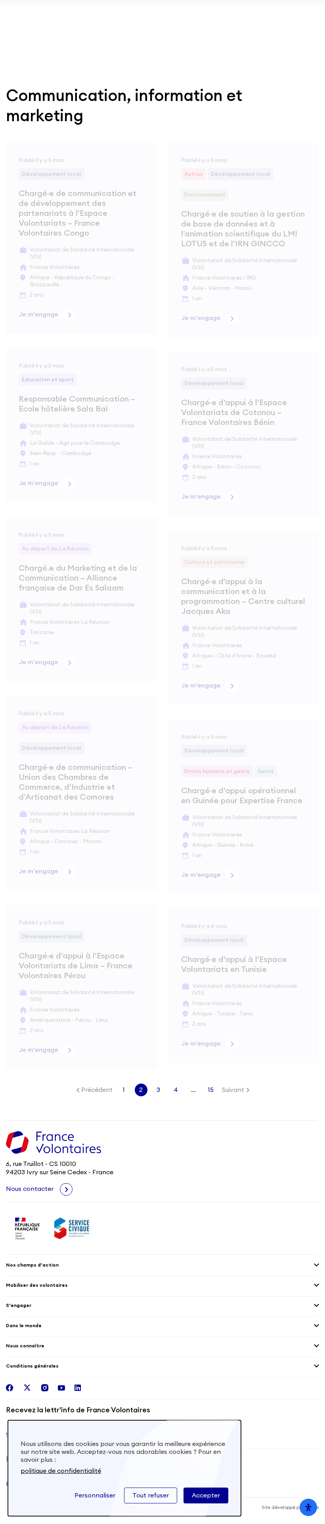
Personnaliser (95, 1495)
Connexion (300, 31)
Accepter (206, 1495)
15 (211, 1090)
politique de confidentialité (61, 1471)
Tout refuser (150, 1495)
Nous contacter (30, 1189)
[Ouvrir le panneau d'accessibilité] (308, 1507)
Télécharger (292, 12)
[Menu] (314, 31)
